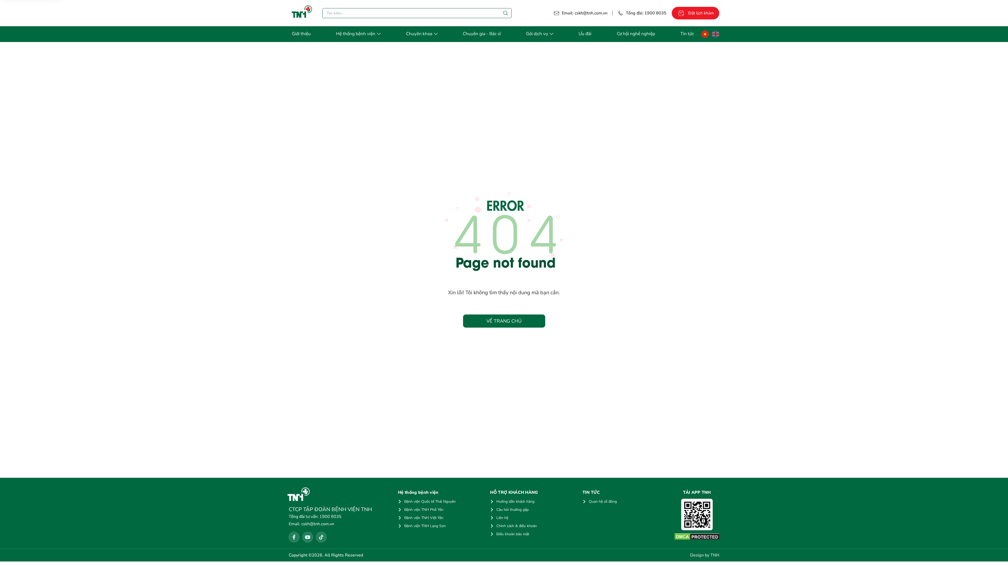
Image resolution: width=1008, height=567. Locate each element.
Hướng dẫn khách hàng (515, 501)
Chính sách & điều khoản (516, 525)
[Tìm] (506, 13)
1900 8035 (315, 516)
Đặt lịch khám (701, 13)
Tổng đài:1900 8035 (646, 13)
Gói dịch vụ (537, 34)
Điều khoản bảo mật (512, 534)
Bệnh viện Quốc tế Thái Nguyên (430, 501)
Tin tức (687, 34)
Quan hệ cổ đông (603, 501)
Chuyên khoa (419, 34)
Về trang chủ (504, 321)
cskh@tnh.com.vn (311, 524)
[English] (715, 34)
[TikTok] (321, 537)
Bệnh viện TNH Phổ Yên (423, 509)
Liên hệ (502, 517)
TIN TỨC (591, 492)
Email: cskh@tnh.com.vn (584, 13)
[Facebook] (294, 537)
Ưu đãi (585, 34)
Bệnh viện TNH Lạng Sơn (425, 525)
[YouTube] (307, 537)
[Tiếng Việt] (705, 34)
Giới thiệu (301, 34)
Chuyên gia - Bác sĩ (482, 34)
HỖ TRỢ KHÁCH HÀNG (514, 492)
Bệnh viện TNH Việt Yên (423, 517)
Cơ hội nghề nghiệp (636, 34)
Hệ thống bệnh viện (355, 34)
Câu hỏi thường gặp (512, 509)
